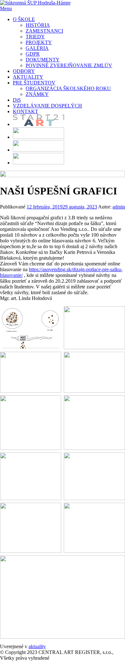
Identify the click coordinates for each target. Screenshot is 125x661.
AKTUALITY (28, 77)
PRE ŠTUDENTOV (34, 82)
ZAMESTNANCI (44, 31)
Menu (6, 8)
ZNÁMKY (37, 94)
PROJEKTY (39, 42)
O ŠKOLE (24, 19)
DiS (17, 100)
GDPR (33, 54)
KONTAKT (25, 111)
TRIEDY (35, 36)
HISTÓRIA (38, 25)
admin (119, 206)
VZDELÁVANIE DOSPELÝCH (47, 105)
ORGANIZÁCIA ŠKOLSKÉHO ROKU (68, 88)
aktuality (37, 646)
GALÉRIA (37, 48)
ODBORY (24, 71)
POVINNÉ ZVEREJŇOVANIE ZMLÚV (69, 65)
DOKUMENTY (43, 59)
